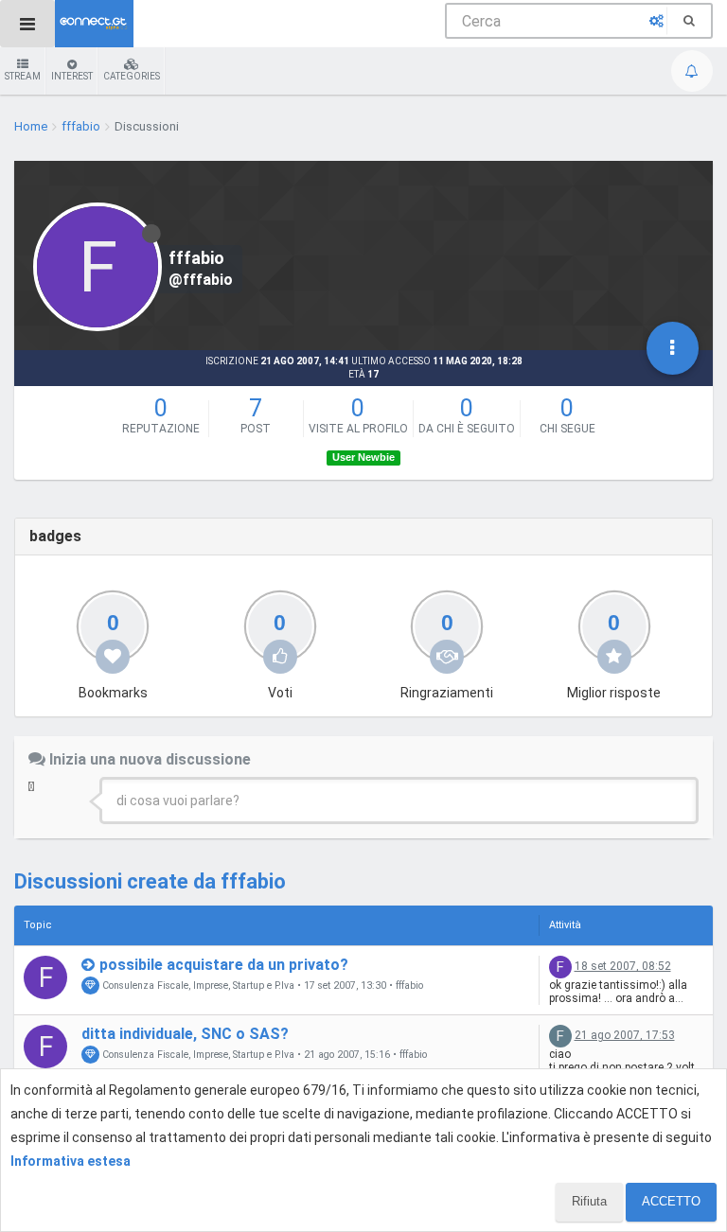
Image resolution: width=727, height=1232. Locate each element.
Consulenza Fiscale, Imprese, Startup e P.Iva (196, 985)
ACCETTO (671, 1201)
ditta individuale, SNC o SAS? (185, 1034)
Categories (131, 76)
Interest (72, 76)
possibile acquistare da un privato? (223, 965)
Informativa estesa (70, 1161)
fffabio (409, 986)
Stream (23, 76)
